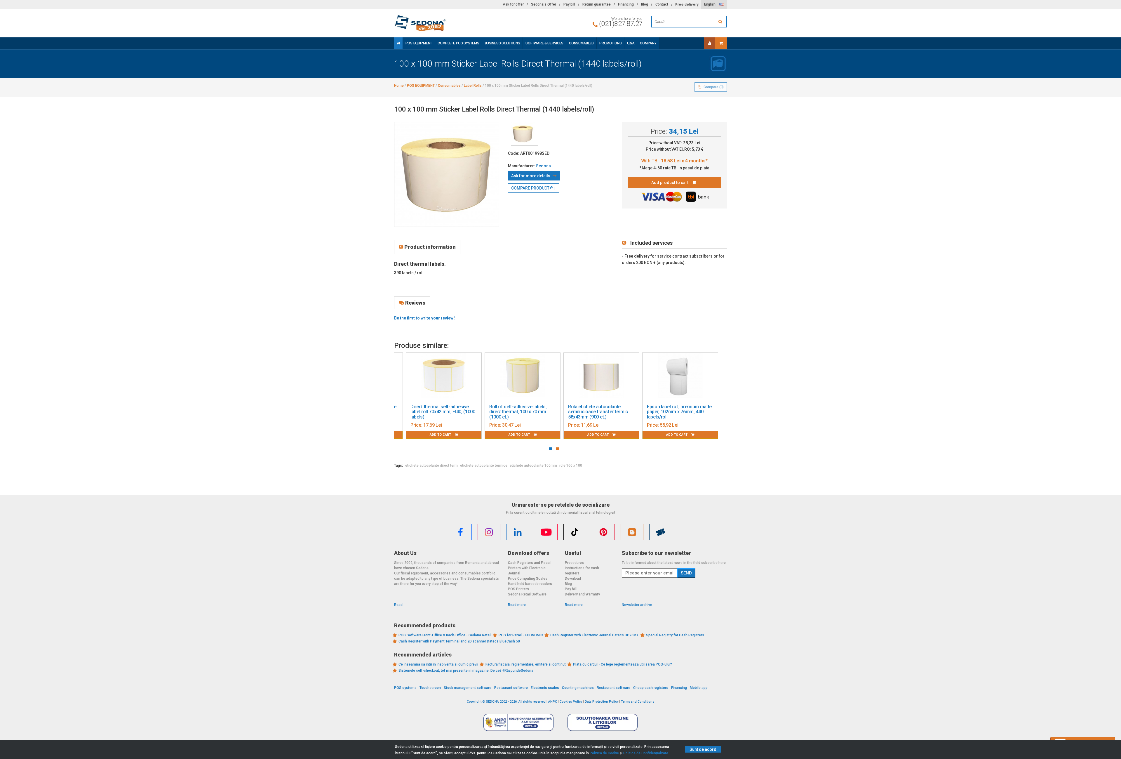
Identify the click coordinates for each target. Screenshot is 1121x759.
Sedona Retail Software (527, 594)
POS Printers (518, 589)
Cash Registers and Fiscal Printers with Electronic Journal (529, 568)
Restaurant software (511, 688)
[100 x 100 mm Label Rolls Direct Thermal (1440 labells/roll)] (524, 133)
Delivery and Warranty (582, 594)
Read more (517, 605)
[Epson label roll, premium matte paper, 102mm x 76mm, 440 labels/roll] (680, 375)
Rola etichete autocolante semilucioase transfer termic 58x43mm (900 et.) (598, 412)
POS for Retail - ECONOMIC (521, 635)
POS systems (405, 688)
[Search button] (721, 21)
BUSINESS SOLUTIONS (502, 43)
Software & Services (544, 43)
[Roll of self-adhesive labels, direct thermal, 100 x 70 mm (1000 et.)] (522, 375)
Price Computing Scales (527, 578)
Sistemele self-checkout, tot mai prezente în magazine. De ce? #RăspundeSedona (465, 670)
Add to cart (441, 435)
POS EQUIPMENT (418, 43)
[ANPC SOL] (603, 722)
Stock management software (467, 688)
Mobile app (699, 688)
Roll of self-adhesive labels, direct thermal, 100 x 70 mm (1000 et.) (518, 412)
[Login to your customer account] (709, 43)
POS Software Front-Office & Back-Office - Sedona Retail (444, 635)
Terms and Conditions (637, 702)
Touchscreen (430, 688)
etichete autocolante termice (483, 465)
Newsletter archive (637, 605)
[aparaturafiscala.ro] (446, 23)
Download (573, 578)
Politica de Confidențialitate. (646, 753)
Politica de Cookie (604, 753)
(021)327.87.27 (621, 24)
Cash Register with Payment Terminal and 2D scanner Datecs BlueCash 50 (459, 641)
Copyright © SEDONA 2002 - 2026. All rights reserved (506, 702)
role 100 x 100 (570, 465)
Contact (661, 4)
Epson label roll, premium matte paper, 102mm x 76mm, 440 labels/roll (679, 412)
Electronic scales (545, 688)
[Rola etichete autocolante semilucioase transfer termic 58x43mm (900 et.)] (601, 375)
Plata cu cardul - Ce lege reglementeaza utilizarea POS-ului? (622, 664)
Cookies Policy (571, 702)
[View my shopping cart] (721, 43)
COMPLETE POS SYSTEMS (458, 43)
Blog (644, 4)
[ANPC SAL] (518, 722)
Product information (429, 247)
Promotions (610, 43)
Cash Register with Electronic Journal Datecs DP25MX (594, 635)
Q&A (630, 43)
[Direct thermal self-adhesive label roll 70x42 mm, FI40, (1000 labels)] (443, 375)
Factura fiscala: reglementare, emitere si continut (525, 664)
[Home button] (398, 43)
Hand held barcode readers (530, 584)
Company (648, 43)
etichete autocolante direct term (431, 465)
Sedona (543, 166)
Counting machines (578, 688)
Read (398, 605)
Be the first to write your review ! (424, 318)
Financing (626, 4)
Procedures (574, 563)
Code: (513, 153)
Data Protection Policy (601, 702)
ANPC (552, 702)
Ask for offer (513, 4)
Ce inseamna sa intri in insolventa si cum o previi (438, 664)
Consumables (581, 43)
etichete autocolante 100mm (533, 465)
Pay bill (569, 4)
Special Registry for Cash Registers (675, 635)
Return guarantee (596, 4)
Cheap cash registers (650, 688)
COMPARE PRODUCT (530, 188)
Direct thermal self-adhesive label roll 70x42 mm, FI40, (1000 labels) (442, 412)
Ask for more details (531, 175)
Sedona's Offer (543, 4)
